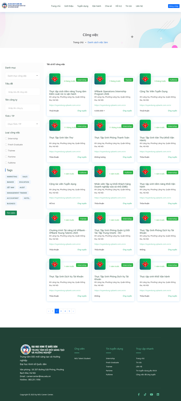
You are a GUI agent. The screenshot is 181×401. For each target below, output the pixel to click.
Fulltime (12, 162)
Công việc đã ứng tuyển (146, 374)
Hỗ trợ (119, 6)
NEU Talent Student (82, 358)
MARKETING (12, 176)
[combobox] (22, 75)
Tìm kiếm (11, 213)
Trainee (11, 150)
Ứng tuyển (82, 111)
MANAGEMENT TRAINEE (17, 193)
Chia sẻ (108, 6)
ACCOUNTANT (13, 198)
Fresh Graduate (15, 144)
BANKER (10, 182)
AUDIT (22, 187)
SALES (25, 176)
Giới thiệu (68, 6)
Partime (12, 156)
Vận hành (96, 6)
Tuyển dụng (82, 6)
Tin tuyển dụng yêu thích (146, 370)
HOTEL (26, 198)
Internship (13, 138)
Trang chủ (55, 6)
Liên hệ (139, 6)
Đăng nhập (173, 6)
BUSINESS (11, 203)
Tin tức (129, 6)
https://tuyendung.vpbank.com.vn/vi (65, 105)
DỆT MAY (10, 187)
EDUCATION (24, 182)
